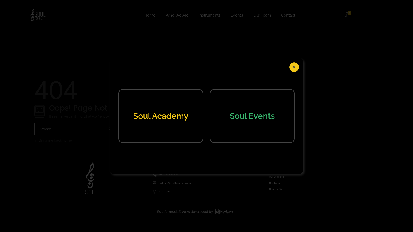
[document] (206, 116)
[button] (294, 67)
